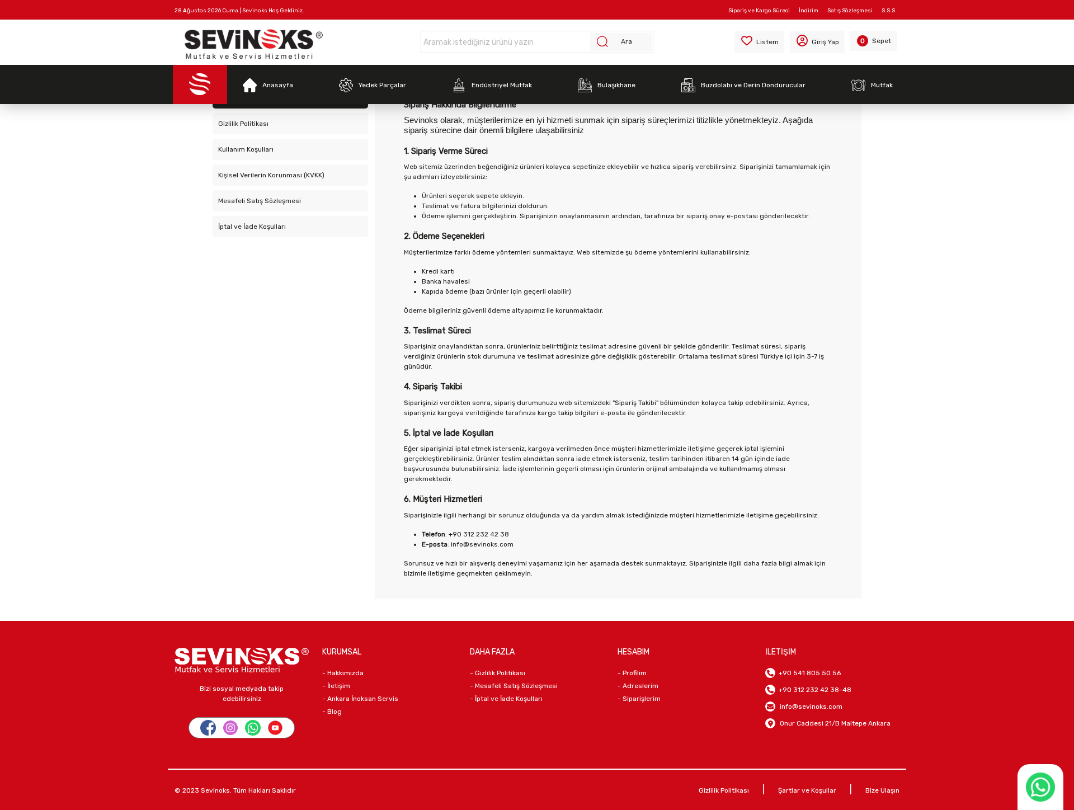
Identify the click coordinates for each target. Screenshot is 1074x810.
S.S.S (888, 10)
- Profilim (632, 673)
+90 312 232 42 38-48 (813, 690)
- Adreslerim (638, 686)
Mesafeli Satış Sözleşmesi (259, 201)
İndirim (808, 10)
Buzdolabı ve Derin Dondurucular (753, 85)
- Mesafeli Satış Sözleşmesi (514, 686)
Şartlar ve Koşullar (807, 790)
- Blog (332, 711)
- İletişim (336, 686)
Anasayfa (277, 85)
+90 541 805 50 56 (808, 673)
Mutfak (882, 85)
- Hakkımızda (343, 673)
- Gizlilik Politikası (497, 673)
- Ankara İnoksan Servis (360, 699)
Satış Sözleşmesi (850, 10)
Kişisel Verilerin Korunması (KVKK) (271, 175)
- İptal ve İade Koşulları (506, 699)
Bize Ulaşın (882, 790)
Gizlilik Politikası (243, 124)
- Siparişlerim (639, 699)
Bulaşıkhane (616, 85)
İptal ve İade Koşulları (252, 226)
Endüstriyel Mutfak (502, 85)
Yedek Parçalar (382, 85)
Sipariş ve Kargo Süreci (759, 10)
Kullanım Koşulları (246, 149)
